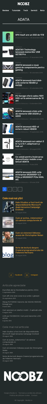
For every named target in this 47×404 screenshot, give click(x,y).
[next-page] (20, 189)
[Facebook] (11, 275)
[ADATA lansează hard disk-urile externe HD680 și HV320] (8, 82)
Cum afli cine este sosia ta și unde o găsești (21, 296)
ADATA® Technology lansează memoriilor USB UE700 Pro (27, 52)
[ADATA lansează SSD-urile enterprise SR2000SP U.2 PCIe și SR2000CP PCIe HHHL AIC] (8, 174)
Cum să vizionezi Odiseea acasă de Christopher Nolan (29, 234)
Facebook (18, 275)
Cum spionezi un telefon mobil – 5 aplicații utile (22, 310)
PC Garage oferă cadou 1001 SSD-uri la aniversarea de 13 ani (29, 98)
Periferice (18, 32)
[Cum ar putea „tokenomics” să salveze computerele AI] (8, 222)
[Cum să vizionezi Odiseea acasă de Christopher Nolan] (8, 237)
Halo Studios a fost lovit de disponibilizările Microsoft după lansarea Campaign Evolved (29, 206)
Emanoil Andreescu (22, 38)
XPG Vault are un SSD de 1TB (29, 35)
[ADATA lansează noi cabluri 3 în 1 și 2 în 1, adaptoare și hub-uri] (8, 143)
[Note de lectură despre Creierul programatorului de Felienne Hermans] (8, 252)
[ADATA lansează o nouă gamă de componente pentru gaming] (8, 67)
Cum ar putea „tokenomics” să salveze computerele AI (29, 219)
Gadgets (18, 124)
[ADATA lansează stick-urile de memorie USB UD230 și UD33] (8, 113)
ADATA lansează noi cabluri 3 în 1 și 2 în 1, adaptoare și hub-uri (29, 143)
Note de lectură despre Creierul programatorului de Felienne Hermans (29, 250)
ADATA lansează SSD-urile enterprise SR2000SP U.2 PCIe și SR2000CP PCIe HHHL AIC (29, 176)
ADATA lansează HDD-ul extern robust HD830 (27, 128)
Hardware (18, 47)
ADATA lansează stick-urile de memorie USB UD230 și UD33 (28, 113)
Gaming (18, 62)
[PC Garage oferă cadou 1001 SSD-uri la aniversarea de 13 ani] (8, 98)
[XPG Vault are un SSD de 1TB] (8, 37)
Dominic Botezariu (21, 57)
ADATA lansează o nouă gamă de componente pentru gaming (29, 67)
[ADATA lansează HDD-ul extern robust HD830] (8, 128)
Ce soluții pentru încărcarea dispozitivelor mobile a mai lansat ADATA (29, 159)
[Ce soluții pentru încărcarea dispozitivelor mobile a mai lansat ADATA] (8, 159)
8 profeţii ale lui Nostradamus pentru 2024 (20, 290)
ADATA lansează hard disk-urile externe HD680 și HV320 (28, 82)
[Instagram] (27, 275)
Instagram (34, 275)
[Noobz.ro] (23, 4)
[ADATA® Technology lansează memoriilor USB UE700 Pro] (8, 51)
